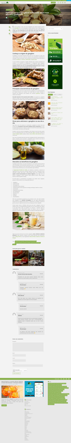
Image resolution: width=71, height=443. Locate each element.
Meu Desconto (27, 440)
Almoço (38, 242)
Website (14, 363)
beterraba (28, 59)
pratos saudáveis (19, 242)
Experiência (26, 422)
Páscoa (50, 389)
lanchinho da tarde (56, 396)
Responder (41, 284)
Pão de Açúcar (5, 2)
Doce (58, 389)
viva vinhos (50, 399)
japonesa (38, 93)
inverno (65, 399)
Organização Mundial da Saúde (20, 170)
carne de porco (51, 404)
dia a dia (64, 401)
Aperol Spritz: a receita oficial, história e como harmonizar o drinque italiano (12, 382)
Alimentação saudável (20, 241)
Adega (64, 383)
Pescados (26, 414)
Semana (50, 94)
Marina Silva (5, 384)
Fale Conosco (26, 403)
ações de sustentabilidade (60, 398)
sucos (31, 133)
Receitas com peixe (61, 393)
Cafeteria (26, 415)
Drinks (25, 429)
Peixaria (26, 428)
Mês (55, 94)
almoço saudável (27, 242)
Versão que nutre (27, 412)
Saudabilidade (9, 9)
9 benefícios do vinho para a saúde (35, 262)
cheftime (50, 396)
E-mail (14, 358)
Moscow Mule (32, 236)
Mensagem (14, 341)
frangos (17, 133)
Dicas (25, 433)
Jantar (14, 244)
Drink (65, 386)
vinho (61, 399)
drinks (33, 133)
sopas (34, 132)
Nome (14, 353)
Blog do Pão (18, 236)
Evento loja (26, 424)
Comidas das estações (28, 431)
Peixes (62, 389)
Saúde (27, 241)
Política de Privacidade (28, 405)
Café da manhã (56, 395)
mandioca (18, 59)
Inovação (26, 435)
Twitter (63, 2)
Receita (26, 419)
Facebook (58, 2)
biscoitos (39, 133)
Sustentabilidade (27, 434)
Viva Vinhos (26, 439)
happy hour (56, 399)
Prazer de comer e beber (13, 384)
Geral (60, 94)
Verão (59, 392)
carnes (14, 133)
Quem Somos (26, 401)
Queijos (26, 427)
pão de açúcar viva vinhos (52, 393)
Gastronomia (26, 423)
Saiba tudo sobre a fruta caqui (20, 262)
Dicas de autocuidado (28, 418)
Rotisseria (26, 425)
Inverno (26, 426)
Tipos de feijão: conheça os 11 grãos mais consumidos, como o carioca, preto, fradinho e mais (56, 118)
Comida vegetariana (57, 401)
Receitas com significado (28, 417)
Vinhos (32, 258)
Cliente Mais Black (27, 421)
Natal (67, 393)
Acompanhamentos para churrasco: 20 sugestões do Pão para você (56, 97)
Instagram (60, 2)
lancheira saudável (64, 402)
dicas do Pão (60, 386)
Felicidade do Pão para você (28, 413)
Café (25, 410)
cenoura (23, 59)
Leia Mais (4, 405)
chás (36, 133)
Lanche (54, 389)
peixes (21, 133)
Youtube (65, 2)
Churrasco (50, 395)
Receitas (33, 242)
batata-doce (34, 59)
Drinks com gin (57, 402)
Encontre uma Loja (27, 402)
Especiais (26, 438)
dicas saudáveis (33, 241)
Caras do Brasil (27, 411)
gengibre (17, 28)
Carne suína (50, 402)
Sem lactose (50, 401)
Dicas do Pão (26, 416)
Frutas (61, 395)
